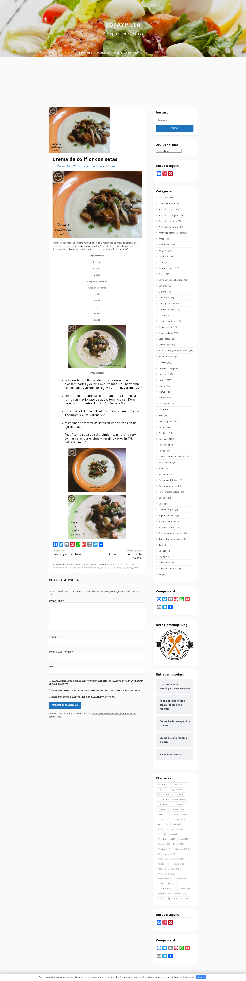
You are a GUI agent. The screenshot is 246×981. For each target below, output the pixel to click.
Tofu (161, 544)
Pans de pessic (166, 421)
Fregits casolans (167, 356)
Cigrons (162, 291)
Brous (162, 262)
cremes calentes (90, 166)
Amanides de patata (168, 226)
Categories (83, 52)
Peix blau (163, 444)
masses (163, 824)
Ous (161, 409)
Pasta (161, 427)
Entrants (163, 809)
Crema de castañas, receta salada (125, 554)
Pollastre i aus (166, 462)
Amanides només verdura (171, 232)
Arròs (161, 238)
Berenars (164, 794)
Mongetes (164, 397)
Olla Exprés (164, 403)
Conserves (164, 297)
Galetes (162, 362)
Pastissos (163, 433)
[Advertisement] (123, 78)
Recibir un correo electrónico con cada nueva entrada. (83, 696)
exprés (178, 809)
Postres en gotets (168, 486)
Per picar (164, 849)
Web (51, 666)
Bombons (163, 256)
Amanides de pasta (168, 221)
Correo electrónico (61, 651)
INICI (67, 52)
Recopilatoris (165, 878)
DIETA (122, 564)
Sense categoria (167, 509)
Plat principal (181, 849)
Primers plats (92, 567)
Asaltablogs (164, 244)
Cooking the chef (167, 303)
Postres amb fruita (168, 480)
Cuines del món (166, 332)
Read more (188, 977)
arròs (162, 789)
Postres (163, 474)
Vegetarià (127, 567)
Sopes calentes (166, 521)
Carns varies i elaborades (171, 279)
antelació (113, 564)
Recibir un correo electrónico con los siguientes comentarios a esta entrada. (96, 690)
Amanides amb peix (168, 209)
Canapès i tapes (166, 268)
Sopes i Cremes (107, 166)
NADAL (163, 829)
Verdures (163, 562)
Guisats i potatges (168, 368)
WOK (161, 898)
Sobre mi (103, 52)
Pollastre (163, 864)
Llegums (163, 374)
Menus (54, 52)
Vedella (162, 550)
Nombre (54, 637)
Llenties (162, 380)
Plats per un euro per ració (72, 567)
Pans (161, 415)
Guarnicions (179, 814)
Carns (161, 274)
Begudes (163, 250)
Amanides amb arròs (169, 203)
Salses (162, 497)
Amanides (163, 197)
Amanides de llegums (169, 215)
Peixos (162, 450)
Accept (201, 977)
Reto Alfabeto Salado (169, 491)
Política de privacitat (131, 52)
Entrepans (164, 344)
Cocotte (163, 799)
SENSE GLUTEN (107, 567)
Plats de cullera (166, 854)
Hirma (60, 166)
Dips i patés (164, 338)
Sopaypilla (123, 24)
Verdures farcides (167, 568)
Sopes (119, 567)
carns (178, 794)
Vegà (161, 556)
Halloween (163, 819)
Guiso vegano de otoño (67, 552)
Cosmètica (164, 315)
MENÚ (177, 824)
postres (178, 864)
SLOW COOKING (167, 888)
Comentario (56, 600)
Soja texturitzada (167, 515)
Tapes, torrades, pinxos (170, 538)
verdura (137, 567)
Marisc (162, 385)
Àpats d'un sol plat (178, 898)
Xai (160, 574)
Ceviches (163, 285)
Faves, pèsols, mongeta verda (173, 350)
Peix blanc (164, 438)
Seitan (162, 503)
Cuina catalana (165, 326)
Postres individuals (168, 869)
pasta (183, 839)
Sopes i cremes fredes (170, 533)
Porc (161, 468)
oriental (177, 829)
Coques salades (166, 309)
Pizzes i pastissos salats (171, 456)
